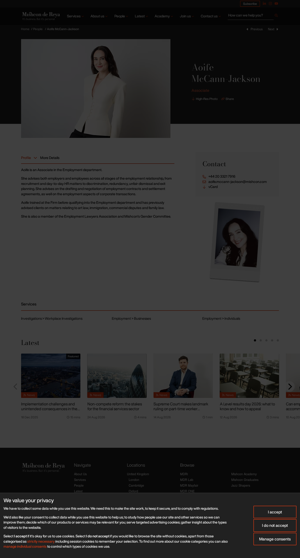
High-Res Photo (207, 99)
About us (97, 16)
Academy (162, 16)
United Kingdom (138, 474)
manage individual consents (25, 546)
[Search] (276, 16)
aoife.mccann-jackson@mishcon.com (237, 181)
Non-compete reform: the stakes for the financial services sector (114, 406)
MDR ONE (187, 491)
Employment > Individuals (221, 318)
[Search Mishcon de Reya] (253, 16)
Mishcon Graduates (244, 479)
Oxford (133, 491)
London (134, 479)
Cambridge (136, 485)
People (119, 16)
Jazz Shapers (240, 485)
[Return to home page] (40, 16)
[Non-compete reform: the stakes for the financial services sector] (117, 376)
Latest (140, 16)
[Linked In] (264, 3)
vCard (213, 186)
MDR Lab (186, 479)
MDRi (184, 474)
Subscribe (250, 3)
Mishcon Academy (244, 474)
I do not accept (275, 525)
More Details (50, 157)
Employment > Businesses (131, 318)
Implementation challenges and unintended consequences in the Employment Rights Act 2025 (49, 409)
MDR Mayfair (189, 485)
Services (74, 16)
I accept (275, 512)
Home (25, 29)
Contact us (209, 16)
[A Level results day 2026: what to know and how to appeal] (249, 376)
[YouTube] (276, 3)
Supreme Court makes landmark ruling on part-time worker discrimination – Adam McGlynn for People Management (181, 411)
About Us (80, 474)
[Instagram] (270, 3)
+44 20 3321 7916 (221, 176)
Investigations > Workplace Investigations (51, 318)
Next (271, 29)
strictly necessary (41, 541)
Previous (257, 29)
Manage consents (275, 539)
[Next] (289, 386)
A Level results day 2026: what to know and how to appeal (247, 406)
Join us (185, 16)
